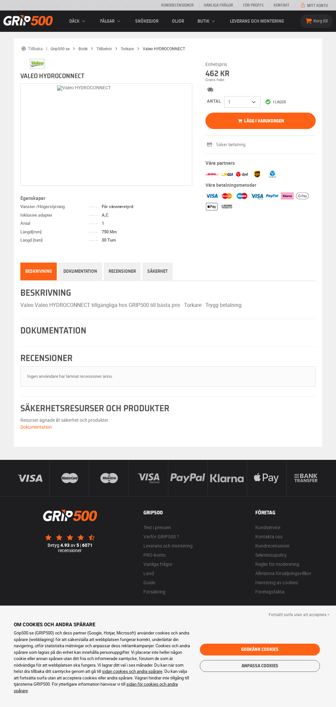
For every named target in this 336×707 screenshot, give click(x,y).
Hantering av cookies (276, 582)
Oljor (178, 21)
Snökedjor (146, 21)
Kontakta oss (269, 536)
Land (148, 573)
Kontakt (281, 5)
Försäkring (154, 592)
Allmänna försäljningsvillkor (283, 573)
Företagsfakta (269, 592)
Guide (149, 582)
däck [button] (74, 21)
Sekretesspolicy (271, 555)
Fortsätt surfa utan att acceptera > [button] (299, 614)
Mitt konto (317, 6)
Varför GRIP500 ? (161, 536)
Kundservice (267, 527)
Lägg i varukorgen (263, 121)
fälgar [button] (108, 21)
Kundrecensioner (177, 5)
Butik (204, 21)
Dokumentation (80, 271)
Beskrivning (38, 271)
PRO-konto (154, 555)
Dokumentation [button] (36, 427)
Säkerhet (157, 271)
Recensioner (122, 271)
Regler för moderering (277, 564)
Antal (214, 101)
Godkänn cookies (260, 649)
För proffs (253, 5)
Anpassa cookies (260, 666)
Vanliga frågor (218, 5)
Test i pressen (157, 527)
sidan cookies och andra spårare (132, 671)
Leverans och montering (257, 21)
